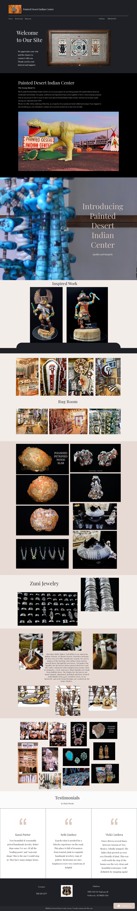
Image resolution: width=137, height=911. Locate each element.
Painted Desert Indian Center (38, 9)
